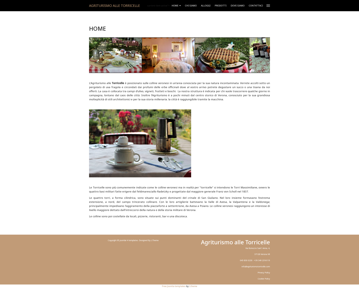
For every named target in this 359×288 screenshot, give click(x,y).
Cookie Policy (264, 278)
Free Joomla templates (174, 286)
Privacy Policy (264, 272)
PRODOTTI (220, 5)
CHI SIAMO (191, 5)
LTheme (155, 240)
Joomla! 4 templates (128, 240)
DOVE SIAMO (238, 5)
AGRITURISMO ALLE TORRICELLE (114, 5)
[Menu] (268, 5)
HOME (175, 5)
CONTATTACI (256, 5)
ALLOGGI (205, 5)
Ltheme (193, 286)
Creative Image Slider (259, 71)
